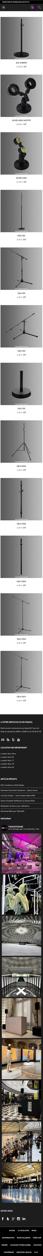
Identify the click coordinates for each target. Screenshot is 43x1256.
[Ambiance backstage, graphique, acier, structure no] (21, 1142)
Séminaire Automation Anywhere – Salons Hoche (19, 790)
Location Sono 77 (7, 760)
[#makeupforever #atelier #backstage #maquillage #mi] (21, 1183)
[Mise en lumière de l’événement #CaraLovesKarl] (21, 895)
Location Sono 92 (7, 767)
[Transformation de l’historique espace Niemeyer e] (21, 977)
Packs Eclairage (23, 1238)
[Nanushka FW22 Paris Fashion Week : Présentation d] (21, 1059)
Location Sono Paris (8, 754)
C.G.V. (36, 1252)
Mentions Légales (24, 1252)
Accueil (12, 1230)
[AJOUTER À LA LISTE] (4, 56)
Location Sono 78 (7, 764)
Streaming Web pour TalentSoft (12, 811)
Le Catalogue (23, 1230)
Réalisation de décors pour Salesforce (15, 806)
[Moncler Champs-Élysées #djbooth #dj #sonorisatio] (21, 1100)
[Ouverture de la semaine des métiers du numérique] (21, 853)
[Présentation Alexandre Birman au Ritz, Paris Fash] (21, 1018)
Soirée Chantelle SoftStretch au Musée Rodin (18, 801)
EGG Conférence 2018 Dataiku (12, 785)
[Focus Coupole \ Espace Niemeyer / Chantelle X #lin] (21, 936)
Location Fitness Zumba (20, 1245)
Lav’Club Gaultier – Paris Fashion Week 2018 (18, 796)
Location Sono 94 (7, 757)
